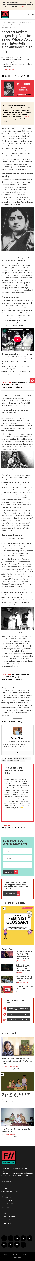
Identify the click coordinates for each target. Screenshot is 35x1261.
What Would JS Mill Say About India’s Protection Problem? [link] (24, 978)
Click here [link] (25, 7)
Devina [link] (6, 1099)
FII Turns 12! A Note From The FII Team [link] (25, 987)
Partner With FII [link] (7, 1204)
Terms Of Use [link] (6, 1220)
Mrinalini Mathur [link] (22, 961)
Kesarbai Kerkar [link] (13, 761)
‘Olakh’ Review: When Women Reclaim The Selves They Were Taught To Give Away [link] (23, 967)
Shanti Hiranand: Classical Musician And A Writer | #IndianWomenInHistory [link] (17, 384)
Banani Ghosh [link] (9, 70)
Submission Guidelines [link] (9, 1191)
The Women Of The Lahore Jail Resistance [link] (16, 1130)
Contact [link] (4, 1188)
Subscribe (8, 872)
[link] (32, 380)
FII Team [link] (19, 991)
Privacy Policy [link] (6, 1223)
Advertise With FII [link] (8, 1201)
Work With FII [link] (6, 1207)
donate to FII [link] (26, 117)
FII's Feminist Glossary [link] (13, 903)
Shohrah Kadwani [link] (22, 982)
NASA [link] (22, 761)
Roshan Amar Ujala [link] (11, 1067)
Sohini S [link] (19, 972)
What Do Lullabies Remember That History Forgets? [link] (15, 1095)
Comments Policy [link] (8, 1217)
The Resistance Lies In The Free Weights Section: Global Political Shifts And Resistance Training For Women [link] (24, 955)
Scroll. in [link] (20, 470)
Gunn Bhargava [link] (10, 1135)
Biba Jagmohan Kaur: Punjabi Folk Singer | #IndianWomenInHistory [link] (15, 677)
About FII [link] (4, 1185)
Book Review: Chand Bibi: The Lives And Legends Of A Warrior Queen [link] (16, 1060)
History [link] (3, 22)
